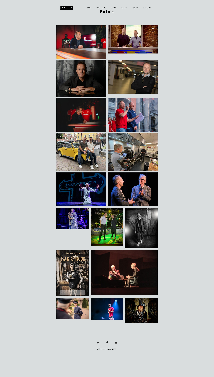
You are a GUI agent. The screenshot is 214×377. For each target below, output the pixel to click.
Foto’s (135, 8)
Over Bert (101, 8)
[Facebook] (107, 342)
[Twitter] (98, 342)
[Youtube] (115, 342)
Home (89, 8)
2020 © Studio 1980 (107, 349)
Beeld (113, 8)
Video (124, 8)
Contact (147, 8)
